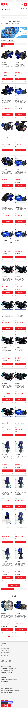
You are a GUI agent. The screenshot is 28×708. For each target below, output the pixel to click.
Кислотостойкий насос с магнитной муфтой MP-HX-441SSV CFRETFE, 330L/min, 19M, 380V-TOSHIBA (20, 315)
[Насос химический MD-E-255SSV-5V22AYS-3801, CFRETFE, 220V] (7, 90)
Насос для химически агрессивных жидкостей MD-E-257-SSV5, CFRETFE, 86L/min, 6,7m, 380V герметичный (20, 244)
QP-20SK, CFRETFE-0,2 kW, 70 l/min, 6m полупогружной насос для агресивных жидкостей (7, 493)
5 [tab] (17, 636)
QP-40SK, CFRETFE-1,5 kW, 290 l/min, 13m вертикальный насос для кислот (7, 564)
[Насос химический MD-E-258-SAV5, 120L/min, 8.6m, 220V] (7, 233)
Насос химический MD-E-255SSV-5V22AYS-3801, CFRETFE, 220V (7, 101)
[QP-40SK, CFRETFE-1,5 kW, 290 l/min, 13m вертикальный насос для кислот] (7, 553)
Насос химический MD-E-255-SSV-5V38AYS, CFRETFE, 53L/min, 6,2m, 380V (20, 65)
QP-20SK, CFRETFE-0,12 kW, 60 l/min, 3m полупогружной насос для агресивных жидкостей (20, 457)
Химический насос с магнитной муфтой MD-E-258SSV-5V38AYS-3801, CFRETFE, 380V (20, 101)
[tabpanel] (7, 616)
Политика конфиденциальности (7, 688)
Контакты (3, 696)
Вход (26, 0)
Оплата (2, 694)
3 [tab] (13, 636)
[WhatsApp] (23, 9)
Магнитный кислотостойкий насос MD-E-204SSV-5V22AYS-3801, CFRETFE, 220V (7, 65)
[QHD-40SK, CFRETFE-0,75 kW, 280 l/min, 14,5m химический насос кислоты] (20, 553)
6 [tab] (19, 636)
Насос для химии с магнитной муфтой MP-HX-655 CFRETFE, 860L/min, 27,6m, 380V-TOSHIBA (7, 422)
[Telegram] (21, 9)
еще (14, 585)
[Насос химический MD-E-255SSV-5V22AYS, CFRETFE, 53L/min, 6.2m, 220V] (7, 162)
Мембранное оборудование (6, 672)
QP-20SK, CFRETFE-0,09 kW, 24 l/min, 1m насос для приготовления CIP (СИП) (7, 457)
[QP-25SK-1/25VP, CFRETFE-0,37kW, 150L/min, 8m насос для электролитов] (7, 518)
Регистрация (21, 0)
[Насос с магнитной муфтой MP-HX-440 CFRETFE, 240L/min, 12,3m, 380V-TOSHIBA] (20, 268)
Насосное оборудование (6, 666)
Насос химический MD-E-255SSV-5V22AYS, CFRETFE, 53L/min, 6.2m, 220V (7, 172)
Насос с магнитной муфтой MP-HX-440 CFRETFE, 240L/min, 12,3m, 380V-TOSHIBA (20, 279)
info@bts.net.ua (5, 655)
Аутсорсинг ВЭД (4, 681)
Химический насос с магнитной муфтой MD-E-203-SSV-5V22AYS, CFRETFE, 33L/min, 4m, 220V (20, 172)
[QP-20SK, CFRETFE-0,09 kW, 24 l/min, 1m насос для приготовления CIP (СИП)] (7, 447)
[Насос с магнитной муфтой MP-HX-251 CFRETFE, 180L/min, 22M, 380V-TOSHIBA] (7, 304)
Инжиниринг (3, 677)
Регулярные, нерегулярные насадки (8, 668)
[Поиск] (25, 14)
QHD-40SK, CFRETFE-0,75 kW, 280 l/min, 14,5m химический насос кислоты (20, 564)
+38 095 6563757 (5, 9)
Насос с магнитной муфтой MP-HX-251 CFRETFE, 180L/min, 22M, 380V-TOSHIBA (7, 315)
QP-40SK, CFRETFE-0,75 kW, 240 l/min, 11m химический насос (20, 529)
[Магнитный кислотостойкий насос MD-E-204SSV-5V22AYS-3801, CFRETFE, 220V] (7, 55)
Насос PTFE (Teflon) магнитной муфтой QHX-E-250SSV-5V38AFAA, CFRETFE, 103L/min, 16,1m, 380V (7, 279)
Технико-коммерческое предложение (9, 679)
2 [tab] (11, 636)
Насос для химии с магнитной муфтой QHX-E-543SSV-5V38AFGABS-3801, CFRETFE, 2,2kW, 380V (7, 137)
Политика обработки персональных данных (10, 690)
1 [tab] (9, 636)
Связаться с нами (7, 702)
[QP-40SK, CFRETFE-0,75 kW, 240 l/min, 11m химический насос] (20, 518)
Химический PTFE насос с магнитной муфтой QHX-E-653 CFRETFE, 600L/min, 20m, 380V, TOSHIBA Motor (20, 386)
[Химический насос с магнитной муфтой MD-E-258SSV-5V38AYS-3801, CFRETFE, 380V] (20, 90)
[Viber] (26, 9)
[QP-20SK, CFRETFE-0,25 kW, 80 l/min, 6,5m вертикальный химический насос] (20, 482)
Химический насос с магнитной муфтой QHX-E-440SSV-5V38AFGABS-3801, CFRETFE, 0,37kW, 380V (20, 137)
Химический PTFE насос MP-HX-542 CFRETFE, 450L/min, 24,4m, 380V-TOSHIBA (7, 351)
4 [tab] (15, 636)
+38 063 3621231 (5, 8)
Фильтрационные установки (7, 670)
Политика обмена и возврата (7, 692)
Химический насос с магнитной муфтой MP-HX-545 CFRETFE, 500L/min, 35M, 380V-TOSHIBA (7, 386)
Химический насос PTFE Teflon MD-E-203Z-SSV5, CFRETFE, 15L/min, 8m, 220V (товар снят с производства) (20, 422)
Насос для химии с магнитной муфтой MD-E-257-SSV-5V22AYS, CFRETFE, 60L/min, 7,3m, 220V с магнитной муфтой (20, 208)
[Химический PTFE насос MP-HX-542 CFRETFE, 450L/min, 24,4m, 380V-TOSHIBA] (7, 340)
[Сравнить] (2, 81)
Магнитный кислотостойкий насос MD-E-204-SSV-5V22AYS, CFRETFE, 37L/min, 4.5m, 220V (7, 208)
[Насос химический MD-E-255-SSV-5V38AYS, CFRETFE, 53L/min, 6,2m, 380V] (20, 55)
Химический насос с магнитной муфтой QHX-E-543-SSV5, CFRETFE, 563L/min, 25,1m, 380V (20, 351)
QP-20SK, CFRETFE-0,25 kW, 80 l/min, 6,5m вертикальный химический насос (20, 493)
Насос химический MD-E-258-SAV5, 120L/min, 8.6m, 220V (7, 244)
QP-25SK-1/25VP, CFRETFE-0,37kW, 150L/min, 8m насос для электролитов (7, 529)
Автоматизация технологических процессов (10, 683)
